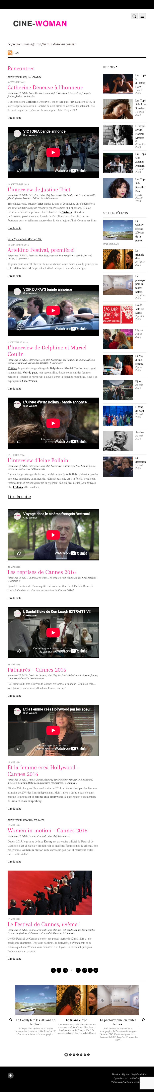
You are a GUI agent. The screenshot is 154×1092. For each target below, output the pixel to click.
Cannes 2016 (88, 930)
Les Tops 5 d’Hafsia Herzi (140, 81)
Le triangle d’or (139, 254)
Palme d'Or (23, 678)
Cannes (32, 577)
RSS (16, 53)
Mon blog (50, 93)
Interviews (34, 195)
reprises (92, 577)
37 (78, 970)
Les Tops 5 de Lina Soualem (140, 104)
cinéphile (78, 255)
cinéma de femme (83, 779)
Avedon (140, 432)
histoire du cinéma (17, 782)
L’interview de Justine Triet (39, 189)
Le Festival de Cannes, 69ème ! (44, 924)
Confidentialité (138, 1074)
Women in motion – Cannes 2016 (47, 830)
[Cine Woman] (40, 33)
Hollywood (33, 782)
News (31, 93)
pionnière (45, 782)
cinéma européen (64, 255)
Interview (30, 362)
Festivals (39, 93)
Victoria (66, 212)
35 (65, 970)
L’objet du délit (139, 409)
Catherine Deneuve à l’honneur (45, 87)
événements (34, 933)
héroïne (27, 198)
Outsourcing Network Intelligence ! (128, 1082)
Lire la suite (14, 118)
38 (84, 970)
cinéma (86, 675)
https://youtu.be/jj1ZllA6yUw (24, 77)
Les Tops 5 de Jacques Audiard (140, 159)
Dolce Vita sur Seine (139, 309)
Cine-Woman (29, 381)
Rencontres (56, 195)
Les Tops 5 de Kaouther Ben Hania (140, 187)
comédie (91, 195)
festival (19, 96)
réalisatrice (38, 198)
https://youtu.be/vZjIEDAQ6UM (26, 820)
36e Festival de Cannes (69, 675)
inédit (11, 258)
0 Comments (52, 198)
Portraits (60, 93)
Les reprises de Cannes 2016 (42, 572)
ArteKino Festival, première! (41, 250)
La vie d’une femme (139, 359)
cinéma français (82, 93)
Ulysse (139, 330)
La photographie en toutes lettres (140, 283)
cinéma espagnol (71, 466)
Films (31, 779)
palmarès (29, 96)
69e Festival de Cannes (74, 195)
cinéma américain (63, 779)
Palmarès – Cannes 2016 (37, 669)
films (84, 577)
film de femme (15, 198)
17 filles (12, 368)
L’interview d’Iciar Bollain (38, 460)
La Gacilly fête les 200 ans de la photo (139, 230)
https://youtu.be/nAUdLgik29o (25, 239)
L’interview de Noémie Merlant (140, 132)
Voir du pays (30, 372)
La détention (140, 460)
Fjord (138, 381)
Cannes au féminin (17, 933)
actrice (69, 93)
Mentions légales (120, 1074)
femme (11, 96)
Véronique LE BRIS (17, 93)
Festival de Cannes (51, 933)
